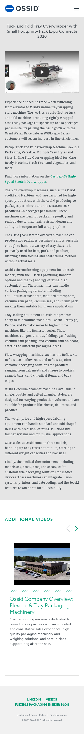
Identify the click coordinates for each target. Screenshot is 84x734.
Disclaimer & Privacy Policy (31, 715)
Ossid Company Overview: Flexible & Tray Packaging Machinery (42, 605)
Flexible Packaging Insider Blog (42, 704)
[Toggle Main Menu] (76, 8)
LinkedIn (34, 699)
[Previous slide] (68, 529)
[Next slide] (76, 529)
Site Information (58, 715)
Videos (51, 699)
